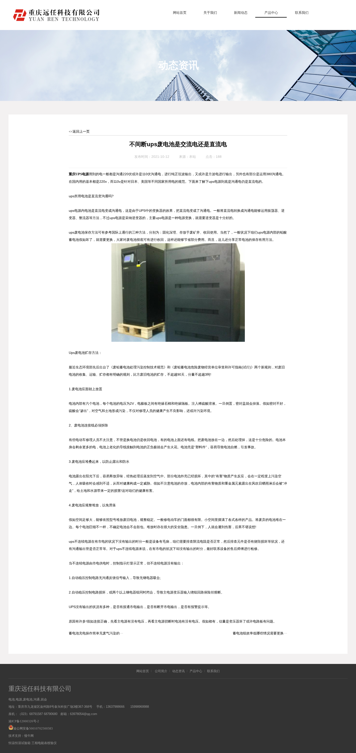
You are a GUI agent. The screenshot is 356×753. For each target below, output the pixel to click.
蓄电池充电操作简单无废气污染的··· (96, 633)
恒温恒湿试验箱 (19, 743)
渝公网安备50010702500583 (33, 728)
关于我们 (210, 13)
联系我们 (302, 13)
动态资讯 (178, 671)
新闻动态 (241, 13)
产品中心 (271, 13)
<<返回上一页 (79, 131)
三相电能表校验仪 (44, 743)
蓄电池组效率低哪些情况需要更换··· (260, 633)
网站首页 (179, 13)
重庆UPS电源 (79, 174)
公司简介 (161, 671)
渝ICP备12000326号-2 (23, 721)
